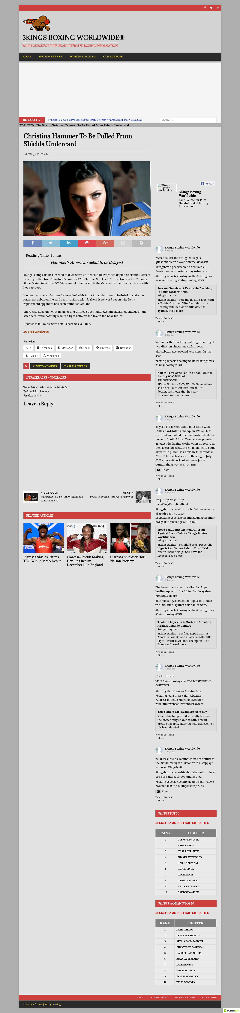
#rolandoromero (166, 595)
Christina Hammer (45, 366)
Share (161, 321)
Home (26, 56)
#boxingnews (205, 276)
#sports (171, 276)
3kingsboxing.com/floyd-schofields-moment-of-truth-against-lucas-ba (184, 513)
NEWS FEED (26, 125)
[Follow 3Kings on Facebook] (205, 8)
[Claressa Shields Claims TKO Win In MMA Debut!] (43, 538)
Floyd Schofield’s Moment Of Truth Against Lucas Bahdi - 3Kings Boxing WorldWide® (182, 533)
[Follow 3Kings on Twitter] (211, 8)
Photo (165, 470)
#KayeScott (175, 767)
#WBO (206, 426)
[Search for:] (188, 119)
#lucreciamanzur (197, 261)
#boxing (160, 276)
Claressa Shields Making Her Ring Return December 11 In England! (85, 561)
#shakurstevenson (167, 703)
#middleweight (170, 763)
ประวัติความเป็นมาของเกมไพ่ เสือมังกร (48, 387)
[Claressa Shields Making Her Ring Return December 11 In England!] (87, 538)
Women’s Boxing (82, 56)
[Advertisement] (120, 88)
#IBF (183, 426)
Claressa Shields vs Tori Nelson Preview (128, 559)
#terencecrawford (192, 703)
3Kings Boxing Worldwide (182, 247)
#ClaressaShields (166, 699)
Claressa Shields (75, 366)
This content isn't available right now (183, 711)
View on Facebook (164, 318)
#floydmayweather (190, 699)
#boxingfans (193, 691)
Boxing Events (50, 56)
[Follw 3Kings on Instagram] (218, 8)
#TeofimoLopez (199, 587)
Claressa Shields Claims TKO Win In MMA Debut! (42, 559)
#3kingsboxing (187, 280)
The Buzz (42, 125)
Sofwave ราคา (35, 395)
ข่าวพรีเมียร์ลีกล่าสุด (37, 391)
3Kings (32, 154)
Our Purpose (113, 56)
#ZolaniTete (194, 346)
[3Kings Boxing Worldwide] (167, 188)
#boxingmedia (186, 276)
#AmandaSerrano (166, 257)
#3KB (200, 280)
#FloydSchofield (171, 504)
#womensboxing (166, 280)
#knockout (178, 460)
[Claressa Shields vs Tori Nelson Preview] (130, 538)
